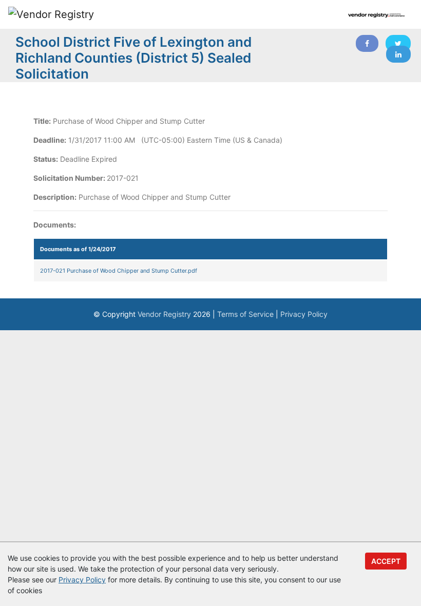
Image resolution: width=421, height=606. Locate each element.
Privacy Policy (304, 314)
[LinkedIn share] (398, 54)
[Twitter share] (398, 43)
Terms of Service (245, 314)
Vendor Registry (164, 314)
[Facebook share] (367, 43)
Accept (385, 561)
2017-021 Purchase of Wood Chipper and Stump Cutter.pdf (118, 270)
